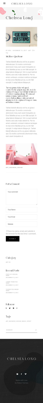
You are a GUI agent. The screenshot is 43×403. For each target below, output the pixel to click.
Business (12, 167)
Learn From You (12, 281)
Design (20, 167)
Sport (29, 321)
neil (10, 50)
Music (24, 321)
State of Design (12, 274)
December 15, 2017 (20, 50)
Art (29, 50)
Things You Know (12, 289)
